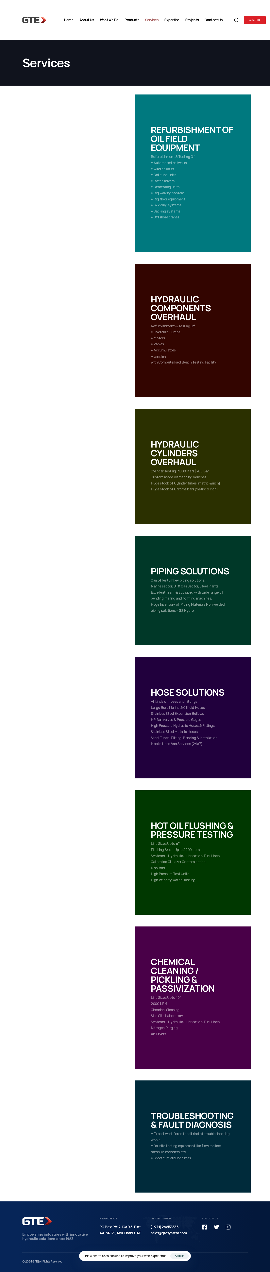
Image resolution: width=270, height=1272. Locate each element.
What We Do (109, 20)
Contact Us (213, 20)
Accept (179, 1256)
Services (151, 20)
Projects (192, 20)
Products (132, 20)
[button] (235, 20)
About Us (86, 20)
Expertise (171, 20)
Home (69, 20)
